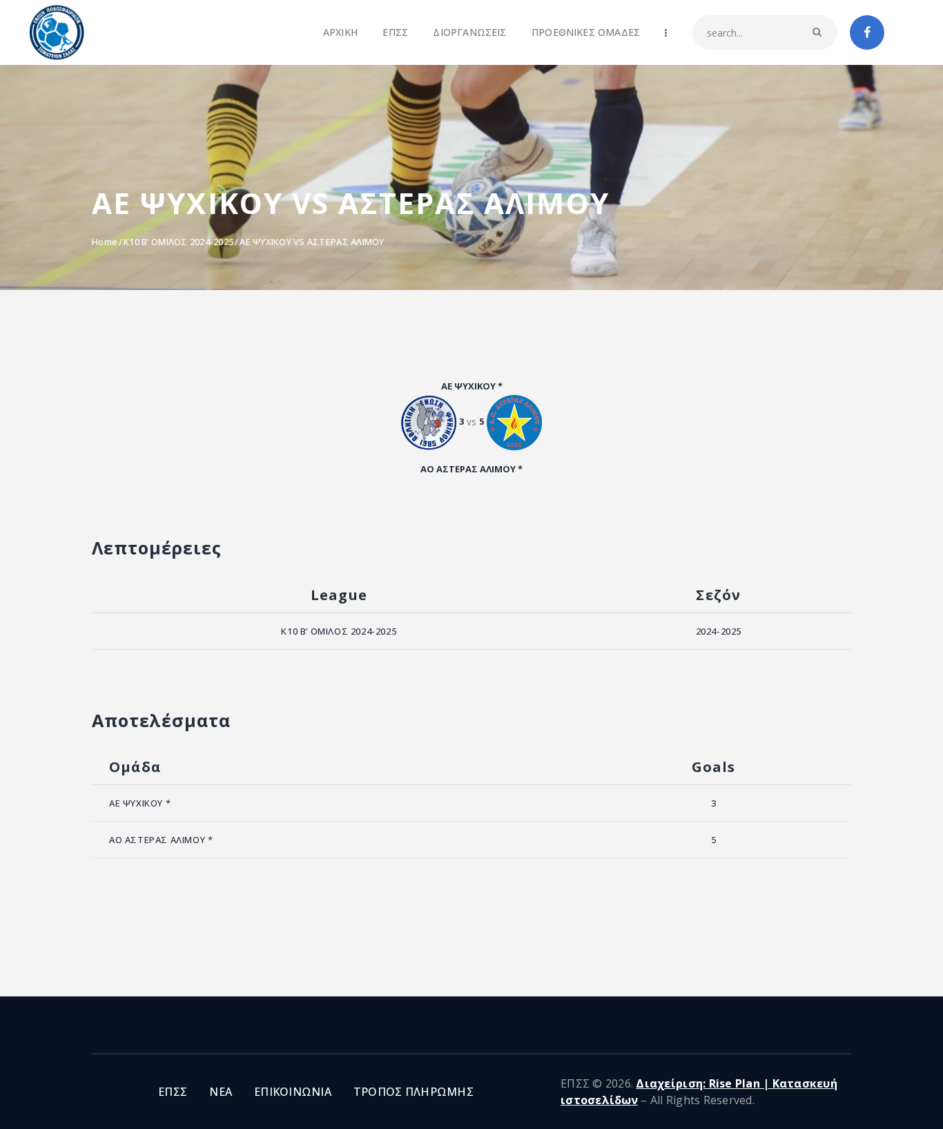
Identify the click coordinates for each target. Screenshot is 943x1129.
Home (104, 241)
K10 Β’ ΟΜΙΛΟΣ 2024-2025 (178, 241)
